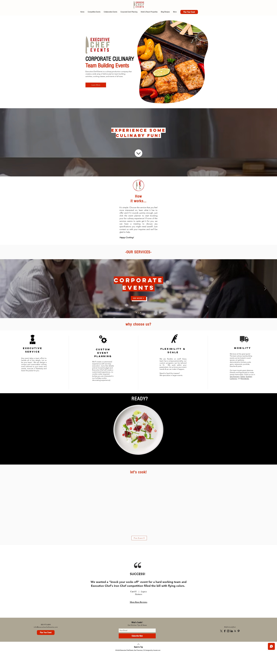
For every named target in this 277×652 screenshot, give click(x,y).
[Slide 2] (136, 312)
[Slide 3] (140, 312)
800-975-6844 (46, 625)
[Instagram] (228, 631)
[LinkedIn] (231, 631)
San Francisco (235, 376)
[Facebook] (224, 631)
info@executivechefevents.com (46, 627)
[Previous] (12, 289)
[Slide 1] (138, 312)
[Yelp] (235, 631)
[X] (221, 631)
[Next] (265, 289)
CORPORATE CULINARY (109, 59)
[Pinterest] (238, 631)
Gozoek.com (156, 650)
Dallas (242, 376)
